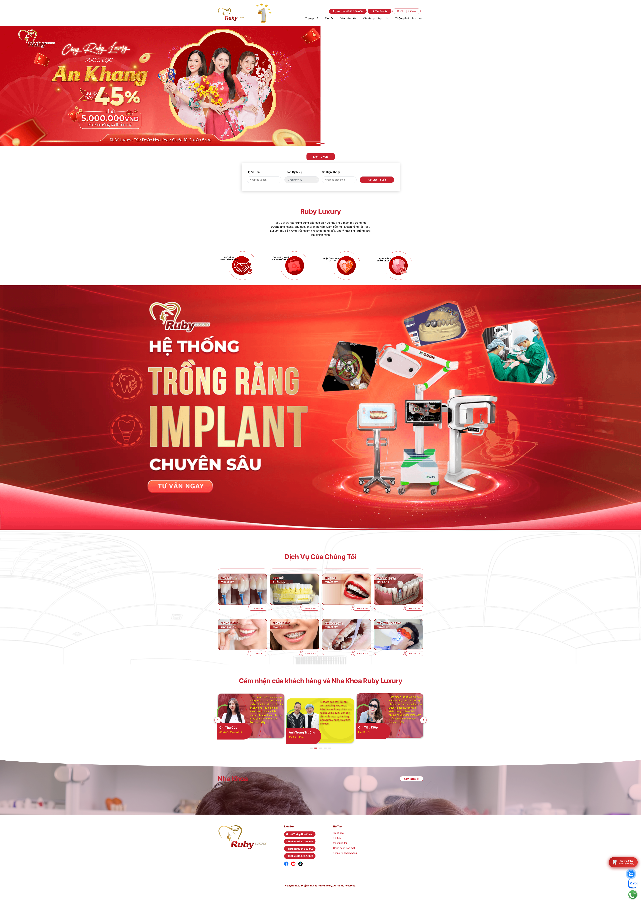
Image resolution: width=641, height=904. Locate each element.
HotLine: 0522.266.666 (350, 11)
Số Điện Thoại (331, 172)
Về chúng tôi (340, 842)
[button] (318, 143)
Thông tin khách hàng (345, 853)
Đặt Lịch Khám (408, 11)
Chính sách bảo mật (344, 847)
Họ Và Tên (253, 172)
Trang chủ (338, 832)
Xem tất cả (410, 778)
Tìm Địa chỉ (381, 11)
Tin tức (337, 837)
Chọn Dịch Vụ (293, 172)
